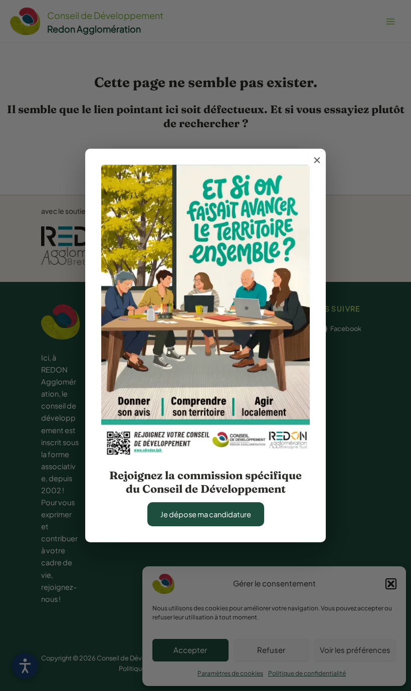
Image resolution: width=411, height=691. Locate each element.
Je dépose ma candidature (205, 514)
